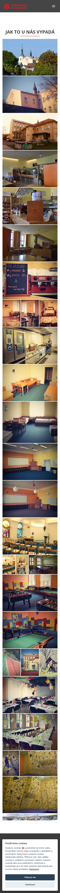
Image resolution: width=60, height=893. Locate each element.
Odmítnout (30, 884)
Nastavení (34, 869)
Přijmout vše (30, 877)
